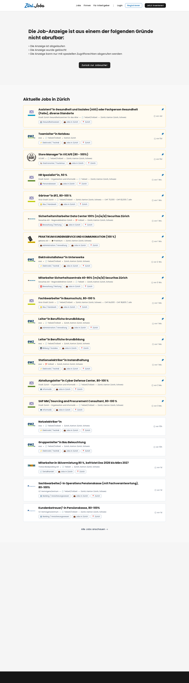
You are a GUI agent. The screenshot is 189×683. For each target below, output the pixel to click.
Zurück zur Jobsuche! (94, 65)
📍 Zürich (86, 122)
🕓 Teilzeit (83, 179)
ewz (40, 138)
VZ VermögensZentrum (48, 491)
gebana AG (43, 241)
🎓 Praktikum (57, 241)
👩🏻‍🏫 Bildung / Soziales (49, 348)
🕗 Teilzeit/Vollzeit (89, 117)
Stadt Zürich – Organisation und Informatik (56, 179)
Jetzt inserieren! (155, 5)
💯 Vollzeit (79, 220)
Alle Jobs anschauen (93, 529)
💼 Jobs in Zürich (71, 122)
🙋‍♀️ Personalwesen (48, 184)
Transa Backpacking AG (48, 467)
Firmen (87, 5)
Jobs (78, 5)
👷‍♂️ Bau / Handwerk (48, 204)
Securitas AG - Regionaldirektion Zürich (55, 220)
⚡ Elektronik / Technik (49, 142)
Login (120, 5)
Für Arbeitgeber (101, 5)
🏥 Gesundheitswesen (49, 122)
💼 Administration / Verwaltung (53, 245)
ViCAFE (41, 158)
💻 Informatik (46, 389)
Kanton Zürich (70, 138)
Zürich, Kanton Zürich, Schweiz (113, 117)
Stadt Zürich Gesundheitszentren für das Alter (58, 117)
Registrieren (133, 5)
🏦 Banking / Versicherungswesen (54, 496)
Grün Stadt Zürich (46, 199)
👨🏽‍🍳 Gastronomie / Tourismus (52, 163)
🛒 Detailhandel (47, 471)
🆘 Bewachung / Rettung (50, 225)
